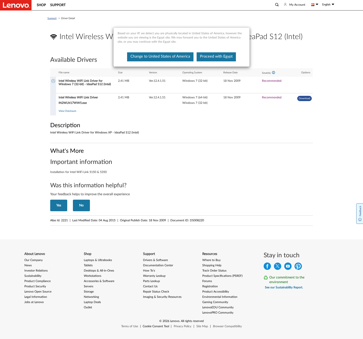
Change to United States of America (160, 56)
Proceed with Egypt (216, 56)
